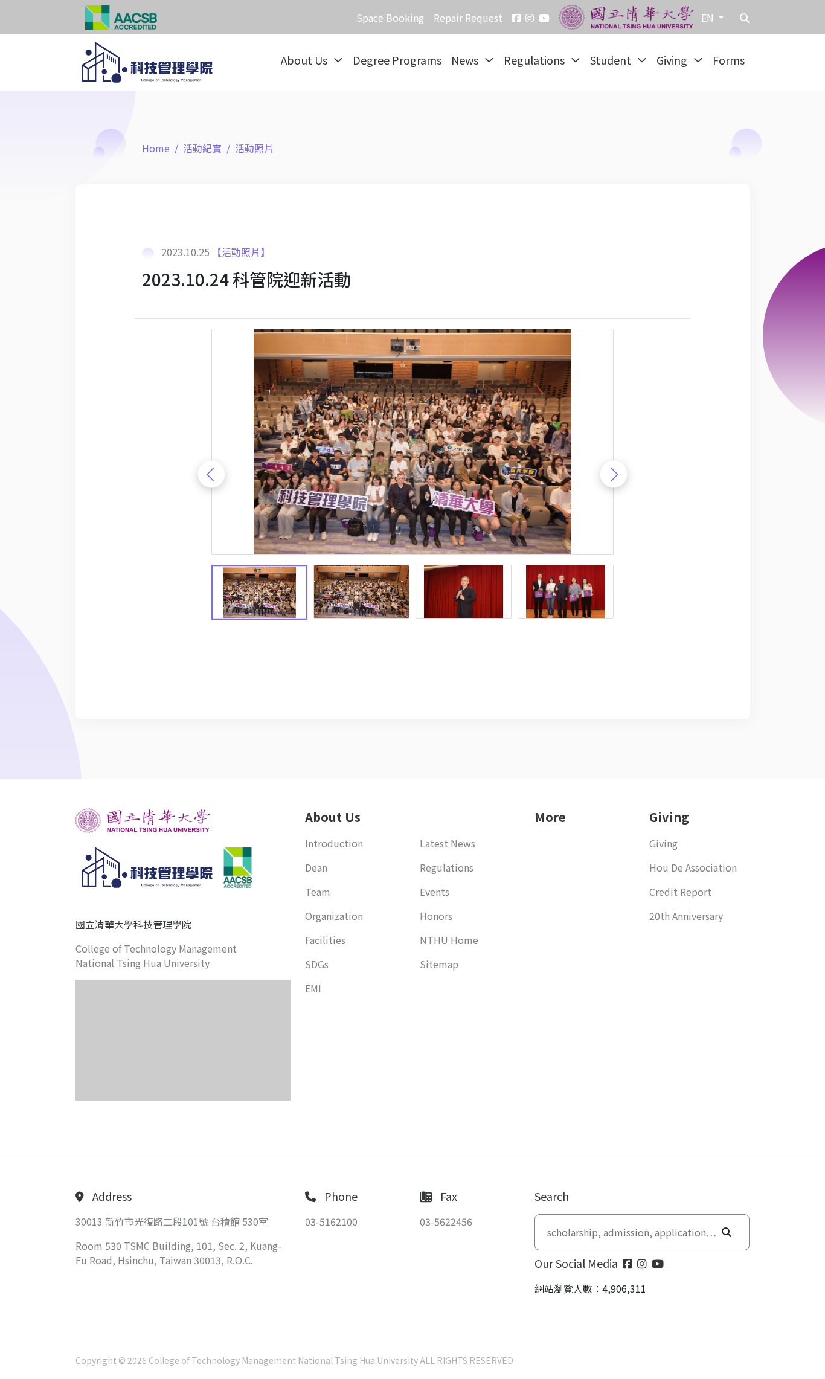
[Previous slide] (211, 474)
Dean (316, 867)
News (466, 60)
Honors (436, 915)
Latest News (447, 843)
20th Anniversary (686, 915)
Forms (729, 60)
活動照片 (254, 148)
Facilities (325, 940)
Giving (673, 60)
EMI (313, 988)
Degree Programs (397, 60)
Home (156, 148)
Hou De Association (693, 867)
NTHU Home (449, 940)
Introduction (334, 843)
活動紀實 (202, 148)
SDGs (317, 964)
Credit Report (680, 891)
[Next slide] (614, 474)
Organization (334, 915)
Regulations (535, 60)
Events (434, 891)
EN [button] (708, 17)
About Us (305, 60)
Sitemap (439, 964)
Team (317, 891)
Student (612, 60)
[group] (412, 442)
